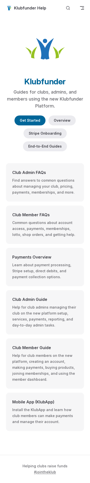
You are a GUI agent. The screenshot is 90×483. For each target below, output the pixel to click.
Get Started (30, 120)
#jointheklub (45, 472)
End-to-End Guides (45, 146)
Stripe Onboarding (45, 133)
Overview (62, 120)
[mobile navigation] (82, 8)
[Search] (68, 8)
